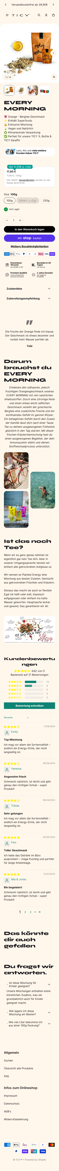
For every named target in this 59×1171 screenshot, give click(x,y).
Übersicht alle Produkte (18, 1068)
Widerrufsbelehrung (16, 1119)
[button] (39, 15)
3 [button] (30, 912)
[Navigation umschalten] (7, 15)
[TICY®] (21, 15)
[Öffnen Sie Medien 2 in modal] (29, 53)
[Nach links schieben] (5, 5)
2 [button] (25, 912)
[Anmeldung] (46, 15)
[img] (12, 726)
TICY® (19, 1159)
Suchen (8, 1060)
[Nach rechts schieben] (53, 5)
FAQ (6, 1076)
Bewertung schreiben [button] (30, 705)
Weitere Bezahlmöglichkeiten (30, 246)
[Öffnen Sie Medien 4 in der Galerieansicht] (44, 90)
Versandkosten (26, 180)
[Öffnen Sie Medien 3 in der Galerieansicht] (33, 90)
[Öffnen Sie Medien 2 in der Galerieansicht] (21, 90)
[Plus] (20, 220)
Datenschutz (12, 1103)
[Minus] (7, 220)
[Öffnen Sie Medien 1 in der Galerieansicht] (9, 90)
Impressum (10, 1095)
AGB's (7, 1111)
